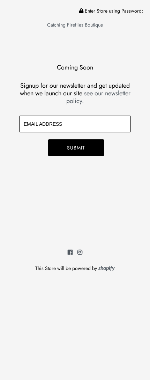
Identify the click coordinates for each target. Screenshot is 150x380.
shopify (106, 268)
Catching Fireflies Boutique (75, 24)
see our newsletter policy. (98, 97)
